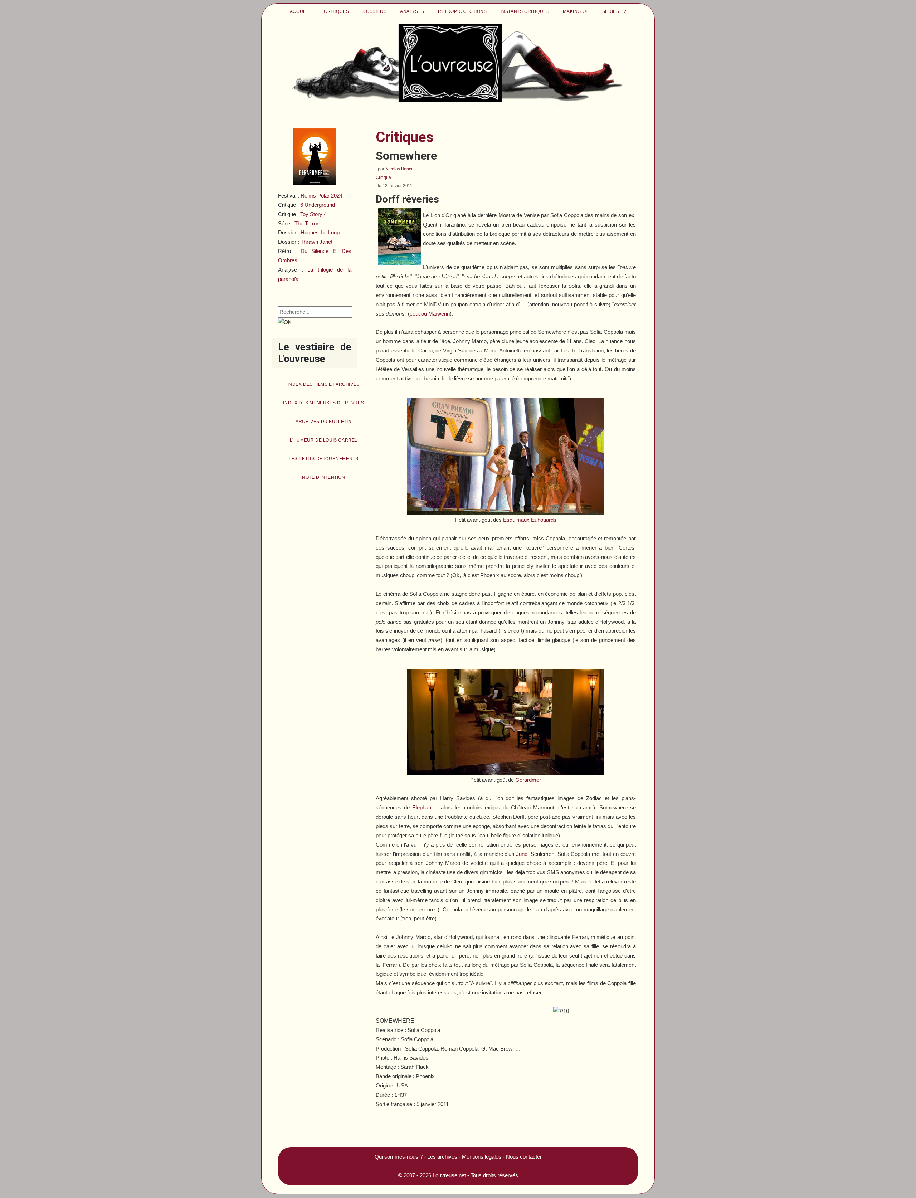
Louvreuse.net (449, 1175)
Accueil (300, 11)
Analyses (412, 11)
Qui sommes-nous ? (399, 1157)
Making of (575, 11)
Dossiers (374, 11)
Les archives (442, 1157)
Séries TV (614, 11)
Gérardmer (528, 780)
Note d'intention (323, 477)
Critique (383, 177)
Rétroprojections (462, 11)
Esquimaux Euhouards (529, 520)
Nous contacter (524, 1157)
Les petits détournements (323, 458)
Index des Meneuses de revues (323, 402)
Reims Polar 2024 (321, 196)
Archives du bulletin (323, 421)
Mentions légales (481, 1157)
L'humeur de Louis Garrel (323, 440)
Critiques (336, 11)
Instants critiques (525, 11)
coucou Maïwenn (430, 314)
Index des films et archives (324, 384)
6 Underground (317, 205)
